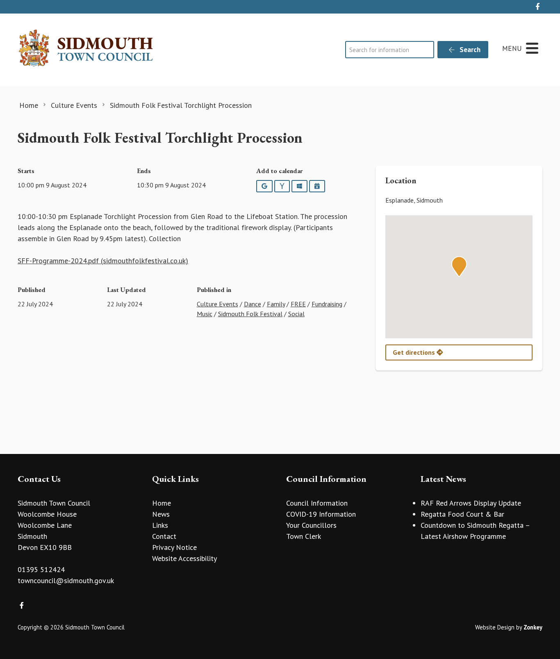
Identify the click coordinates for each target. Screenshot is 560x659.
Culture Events (217, 304)
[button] (459, 266)
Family (276, 304)
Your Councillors (311, 525)
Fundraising (327, 304)
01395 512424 (41, 569)
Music (204, 314)
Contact (164, 536)
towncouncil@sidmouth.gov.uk (66, 580)
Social (296, 314)
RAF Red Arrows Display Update (471, 503)
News (161, 514)
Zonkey (533, 627)
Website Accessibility (184, 558)
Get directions (415, 352)
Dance (252, 304)
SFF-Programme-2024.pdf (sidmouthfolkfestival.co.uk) (103, 260)
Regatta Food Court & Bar (462, 514)
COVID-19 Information (321, 514)
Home (161, 503)
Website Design (494, 627)
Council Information (317, 503)
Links (160, 525)
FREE (298, 304)
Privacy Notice (174, 547)
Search (469, 49)
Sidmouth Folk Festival (250, 314)
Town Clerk (303, 536)
